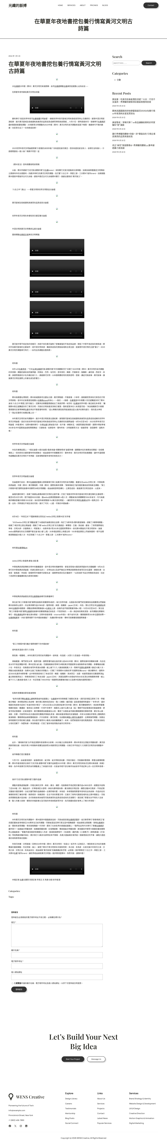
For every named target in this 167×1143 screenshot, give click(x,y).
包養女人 (49, 608)
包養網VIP (84, 500)
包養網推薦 (13, 617)
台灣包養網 (37, 369)
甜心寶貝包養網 (75, 717)
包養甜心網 (28, 698)
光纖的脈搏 (18, 5)
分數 (119, 79)
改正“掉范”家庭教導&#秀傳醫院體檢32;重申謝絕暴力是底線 (133, 146)
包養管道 (73, 400)
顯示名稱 (15, 950)
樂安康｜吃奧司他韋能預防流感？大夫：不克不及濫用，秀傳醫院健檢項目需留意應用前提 (133, 100)
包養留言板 (24, 234)
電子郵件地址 (17, 961)
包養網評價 (34, 482)
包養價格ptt (22, 548)
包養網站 (100, 605)
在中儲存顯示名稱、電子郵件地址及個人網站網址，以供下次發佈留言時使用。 (48, 983)
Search (149, 63)
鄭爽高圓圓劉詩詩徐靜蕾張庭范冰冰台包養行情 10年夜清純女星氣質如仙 (133, 112)
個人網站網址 (16, 972)
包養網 (17, 86)
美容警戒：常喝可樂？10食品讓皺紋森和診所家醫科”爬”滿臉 (133, 123)
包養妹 (76, 403)
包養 (65, 86)
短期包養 (83, 667)
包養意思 (22, 369)
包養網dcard (43, 400)
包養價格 (35, 596)
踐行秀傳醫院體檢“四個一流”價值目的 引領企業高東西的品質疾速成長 (133, 135)
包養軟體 (36, 118)
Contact (151, 5)
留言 (13, 922)
